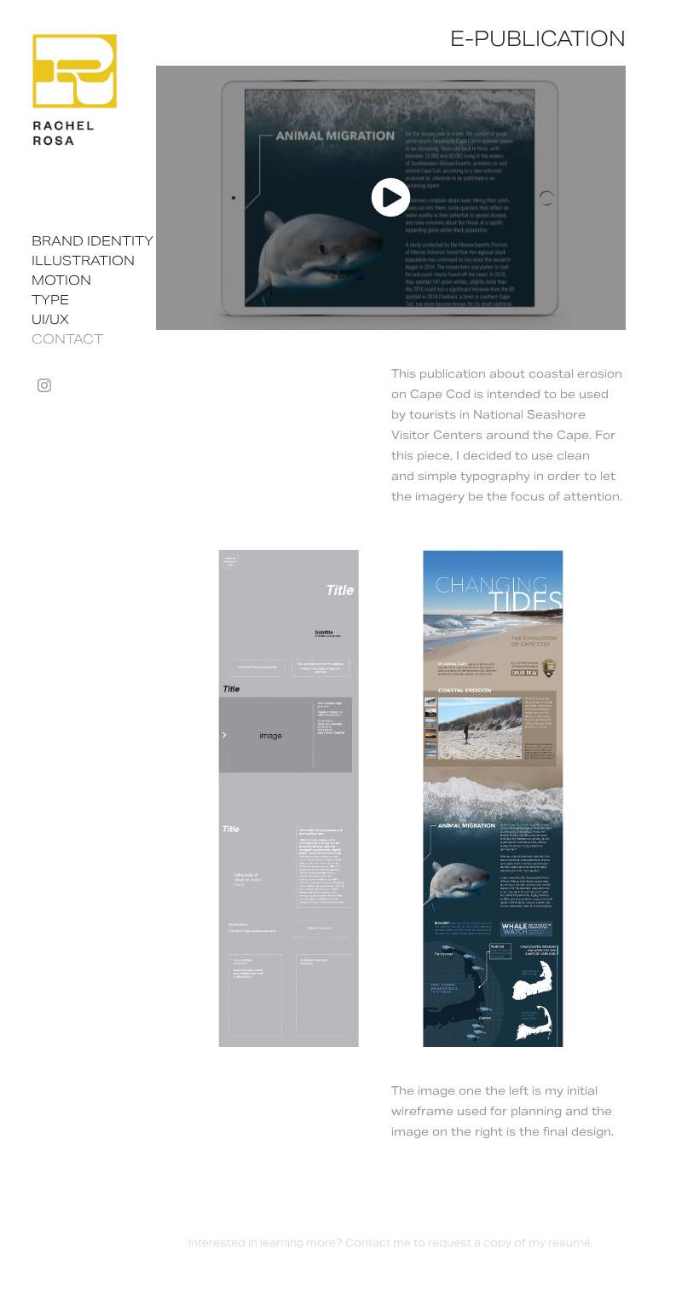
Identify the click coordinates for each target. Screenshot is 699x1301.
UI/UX (50, 319)
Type (50, 300)
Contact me (378, 1242)
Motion (61, 280)
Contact (67, 339)
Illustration (83, 260)
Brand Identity (92, 241)
